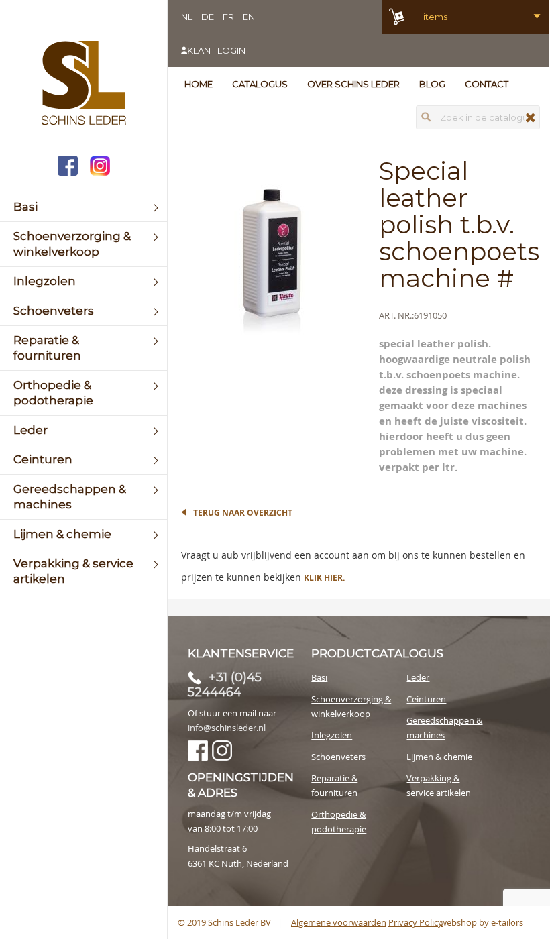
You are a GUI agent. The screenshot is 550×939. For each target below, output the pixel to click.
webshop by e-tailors (481, 922)
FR (228, 16)
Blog (432, 83)
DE (207, 16)
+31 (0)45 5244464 (225, 685)
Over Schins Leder (353, 83)
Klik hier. (324, 578)
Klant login (216, 50)
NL (186, 16)
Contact (486, 83)
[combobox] (478, 117)
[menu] (83, 393)
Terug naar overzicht (242, 512)
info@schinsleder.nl (227, 728)
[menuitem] (83, 206)
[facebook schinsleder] (68, 167)
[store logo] (83, 84)
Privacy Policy (415, 922)
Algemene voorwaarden (338, 922)
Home (198, 83)
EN (249, 16)
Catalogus (260, 83)
